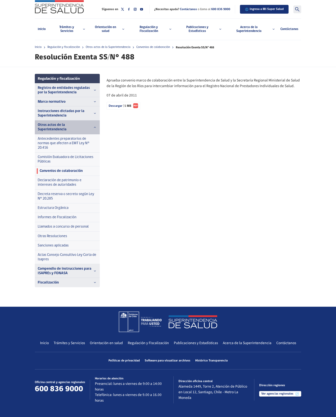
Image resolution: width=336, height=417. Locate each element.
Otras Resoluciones (52, 236)
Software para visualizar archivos (167, 360)
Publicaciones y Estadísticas (196, 343)
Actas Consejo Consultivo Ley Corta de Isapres (67, 257)
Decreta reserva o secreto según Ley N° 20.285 (66, 196)
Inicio (42, 29)
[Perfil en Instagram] (135, 9)
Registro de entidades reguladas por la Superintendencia (64, 90)
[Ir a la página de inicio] (63, 7)
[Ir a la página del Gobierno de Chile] (140, 322)
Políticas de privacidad (124, 360)
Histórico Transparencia (211, 360)
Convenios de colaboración (153, 47)
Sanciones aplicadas (53, 245)
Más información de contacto (58, 396)
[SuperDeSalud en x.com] (122, 9)
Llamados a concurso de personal (63, 227)
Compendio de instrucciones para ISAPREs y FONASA (64, 271)
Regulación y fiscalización (63, 47)
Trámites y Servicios (69, 343)
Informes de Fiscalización (57, 217)
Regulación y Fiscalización (148, 343)
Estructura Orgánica (53, 208)
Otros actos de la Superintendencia (108, 47)
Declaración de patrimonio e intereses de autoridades (59, 182)
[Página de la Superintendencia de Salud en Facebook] (129, 9)
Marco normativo (52, 102)
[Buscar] (297, 9)
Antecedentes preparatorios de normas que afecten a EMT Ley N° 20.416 (63, 143)
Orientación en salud (106, 343)
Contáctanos (289, 29)
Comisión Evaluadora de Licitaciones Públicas (65, 159)
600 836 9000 (220, 9)
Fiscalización (48, 282)
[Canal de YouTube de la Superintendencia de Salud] (141, 9)
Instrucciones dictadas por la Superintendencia (61, 113)
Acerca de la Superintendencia (247, 343)
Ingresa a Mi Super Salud (267, 9)
